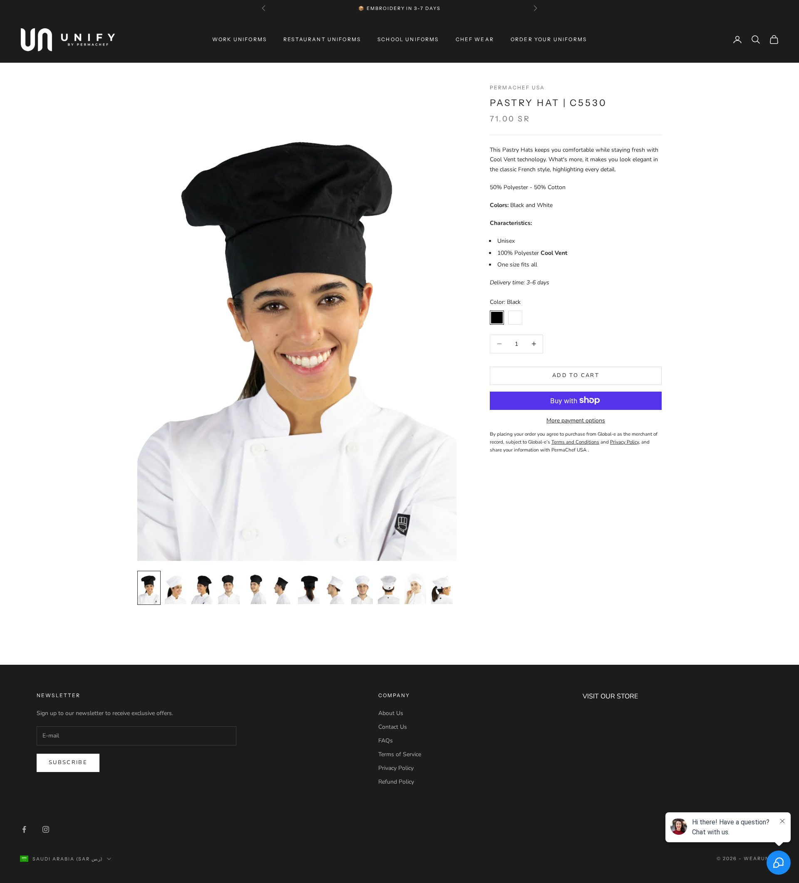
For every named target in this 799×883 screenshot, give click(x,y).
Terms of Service (399, 754)
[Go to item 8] (335, 588)
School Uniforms (408, 39)
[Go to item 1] (149, 588)
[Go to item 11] (415, 588)
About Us (390, 713)
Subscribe (68, 762)
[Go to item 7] (308, 588)
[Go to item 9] (362, 588)
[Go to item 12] (442, 588)
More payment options (575, 420)
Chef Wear (475, 39)
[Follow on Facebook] (24, 829)
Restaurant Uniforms (322, 39)
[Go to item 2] (175, 588)
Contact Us (392, 727)
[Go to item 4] (229, 588)
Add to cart (575, 375)
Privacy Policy (396, 768)
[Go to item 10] (388, 588)
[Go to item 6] (282, 588)
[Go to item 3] (202, 588)
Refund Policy (396, 782)
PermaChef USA (517, 87)
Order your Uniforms (549, 39)
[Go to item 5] (255, 588)
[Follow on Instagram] (46, 829)
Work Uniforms (239, 39)
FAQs (385, 741)
